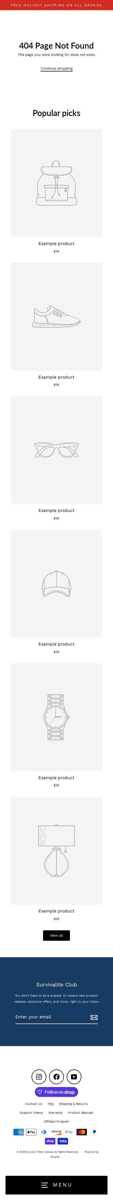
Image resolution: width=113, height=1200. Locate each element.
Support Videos (31, 1113)
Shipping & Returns (73, 1104)
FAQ (50, 1104)
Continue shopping (57, 68)
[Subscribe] (93, 1017)
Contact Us (33, 1104)
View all (56, 935)
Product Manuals (80, 1113)
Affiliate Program (56, 1121)
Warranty (56, 1113)
